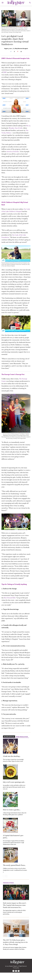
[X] (14, 51)
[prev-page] (4, 876)
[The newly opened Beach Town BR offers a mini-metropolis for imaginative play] (10, 855)
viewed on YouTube (12, 151)
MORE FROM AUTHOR (22, 736)
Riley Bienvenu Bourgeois (21, 48)
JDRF (4, 72)
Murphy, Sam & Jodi (15, 128)
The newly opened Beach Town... (14, 865)
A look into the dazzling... (12, 756)
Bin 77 (28, 125)
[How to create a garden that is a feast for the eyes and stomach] (10, 799)
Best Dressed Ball (9, 598)
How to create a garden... (11, 810)
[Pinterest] (17, 51)
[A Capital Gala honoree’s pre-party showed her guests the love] (10, 825)
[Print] (21, 51)
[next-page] (6, 876)
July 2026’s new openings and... (14, 782)
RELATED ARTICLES (9, 736)
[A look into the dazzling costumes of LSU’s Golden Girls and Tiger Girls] (10, 746)
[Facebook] (10, 51)
